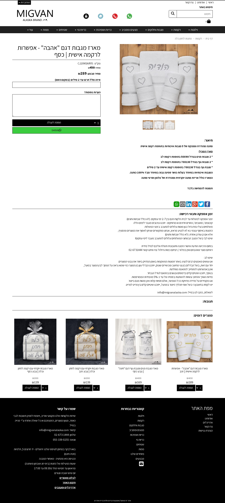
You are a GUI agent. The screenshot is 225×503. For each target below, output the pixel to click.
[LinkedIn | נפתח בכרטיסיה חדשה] (189, 204)
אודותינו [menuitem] (201, 2)
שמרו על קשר (66, 408)
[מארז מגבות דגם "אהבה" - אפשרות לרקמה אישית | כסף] (148, 125)
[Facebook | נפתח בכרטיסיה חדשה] (207, 204)
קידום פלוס (108, 500)
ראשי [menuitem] (211, 2)
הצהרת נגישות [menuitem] (205, 430)
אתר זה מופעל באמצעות (112, 500)
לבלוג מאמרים (68, 478)
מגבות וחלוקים (136, 425)
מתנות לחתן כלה (183, 38)
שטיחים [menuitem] (62, 30)
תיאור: (208, 140)
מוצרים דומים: (203, 315)
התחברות (25, 2)
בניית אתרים (99, 500)
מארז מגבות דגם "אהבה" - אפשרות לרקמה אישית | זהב (190, 370)
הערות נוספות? (92, 92)
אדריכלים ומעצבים (65, 487)
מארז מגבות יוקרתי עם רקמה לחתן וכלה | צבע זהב (86, 370)
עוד (31, 30)
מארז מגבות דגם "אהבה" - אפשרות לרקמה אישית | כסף (59, 51)
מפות (141, 449)
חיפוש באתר (206, 7)
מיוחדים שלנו (137, 454)
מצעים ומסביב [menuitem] (129, 30)
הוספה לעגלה (54, 122)
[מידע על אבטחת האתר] (90, 16)
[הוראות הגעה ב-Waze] (105, 16)
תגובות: (207, 301)
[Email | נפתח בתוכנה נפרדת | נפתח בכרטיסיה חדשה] (182, 204)
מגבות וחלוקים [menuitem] (155, 30)
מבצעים (140, 459)
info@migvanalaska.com (54, 430)
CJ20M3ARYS (85, 63)
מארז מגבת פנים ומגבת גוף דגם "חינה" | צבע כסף (138, 370)
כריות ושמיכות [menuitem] (104, 30)
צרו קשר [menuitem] (189, 2)
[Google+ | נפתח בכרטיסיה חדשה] (195, 204)
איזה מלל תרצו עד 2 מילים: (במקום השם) (78, 80)
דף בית (209, 38)
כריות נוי (140, 440)
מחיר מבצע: (94, 73)
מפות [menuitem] (45, 30)
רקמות (198, 38)
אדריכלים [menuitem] (208, 422)
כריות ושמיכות (137, 435)
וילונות (141, 416)
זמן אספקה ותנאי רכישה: (196, 214)
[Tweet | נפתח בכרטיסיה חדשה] (201, 204)
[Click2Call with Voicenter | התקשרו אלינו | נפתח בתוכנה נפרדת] (119, 16)
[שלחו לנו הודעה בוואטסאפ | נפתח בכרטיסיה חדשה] (133, 16)
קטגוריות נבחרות (132, 408)
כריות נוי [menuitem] (81, 30)
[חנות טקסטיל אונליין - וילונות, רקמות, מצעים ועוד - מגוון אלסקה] (35, 15)
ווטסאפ (55, 130)
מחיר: (94, 67)
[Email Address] (141, 465)
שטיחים (140, 444)
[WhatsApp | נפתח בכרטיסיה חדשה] (176, 204)
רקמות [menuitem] (177, 30)
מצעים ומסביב (136, 430)
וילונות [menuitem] (194, 30)
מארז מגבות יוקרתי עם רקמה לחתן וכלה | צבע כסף (35, 370)
